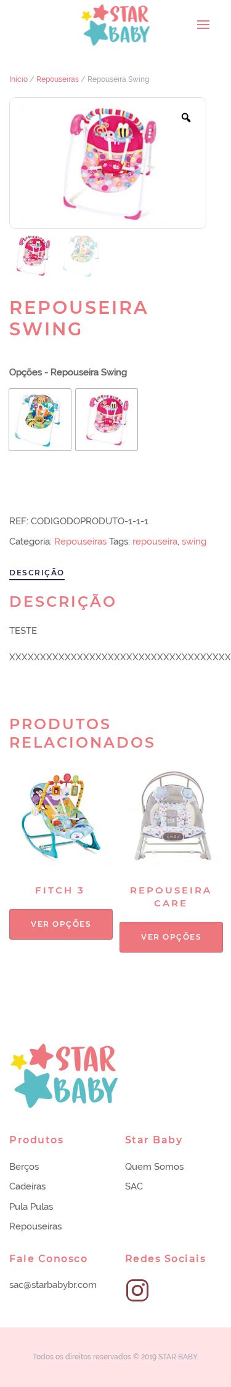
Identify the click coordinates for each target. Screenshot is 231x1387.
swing (194, 541)
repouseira (154, 541)
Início (18, 79)
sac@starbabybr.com (53, 1284)
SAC (134, 1186)
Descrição (37, 572)
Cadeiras (27, 1186)
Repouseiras (57, 79)
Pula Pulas (31, 1206)
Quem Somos (154, 1166)
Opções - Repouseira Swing (68, 372)
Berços (24, 1166)
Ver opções (61, 924)
